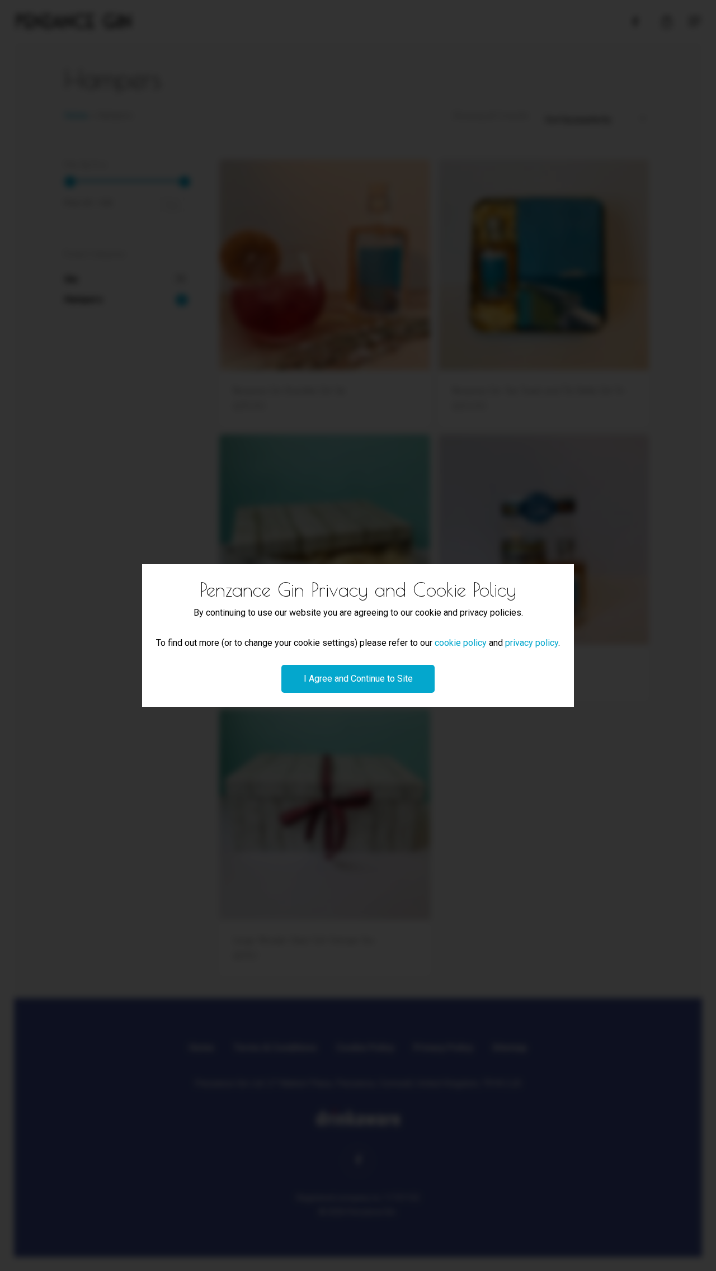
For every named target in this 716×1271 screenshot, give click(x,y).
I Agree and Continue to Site (358, 678)
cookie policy (461, 642)
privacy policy (531, 642)
